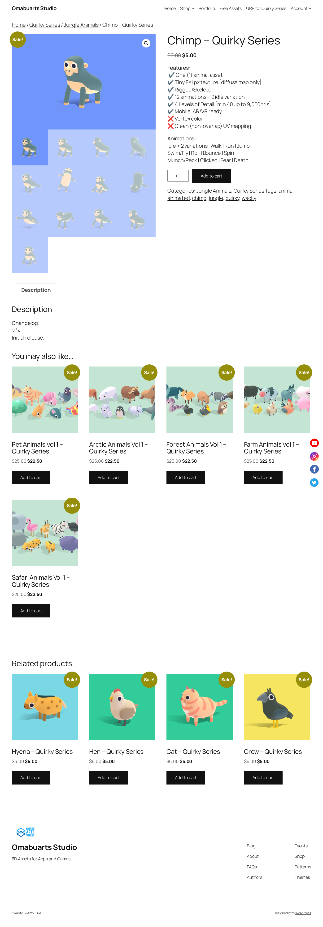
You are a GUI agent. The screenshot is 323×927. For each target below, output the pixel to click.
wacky (249, 198)
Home (19, 24)
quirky (232, 198)
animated (178, 198)
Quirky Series (44, 24)
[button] (146, 43)
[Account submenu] (310, 8)
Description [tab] (36, 289)
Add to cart (211, 176)
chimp (199, 198)
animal (286, 190)
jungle (216, 198)
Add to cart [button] (31, 477)
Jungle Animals (81, 24)
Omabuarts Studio (34, 8)
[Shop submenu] (193, 8)
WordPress (303, 913)
